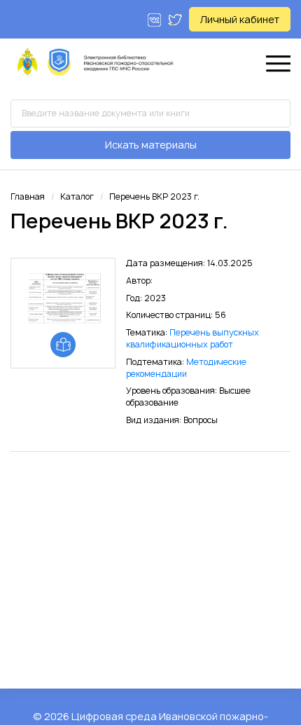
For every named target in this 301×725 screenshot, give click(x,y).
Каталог (77, 196)
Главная (27, 196)
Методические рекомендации (186, 368)
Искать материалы (151, 144)
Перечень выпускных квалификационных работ (192, 338)
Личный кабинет (239, 19)
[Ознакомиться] (63, 344)
